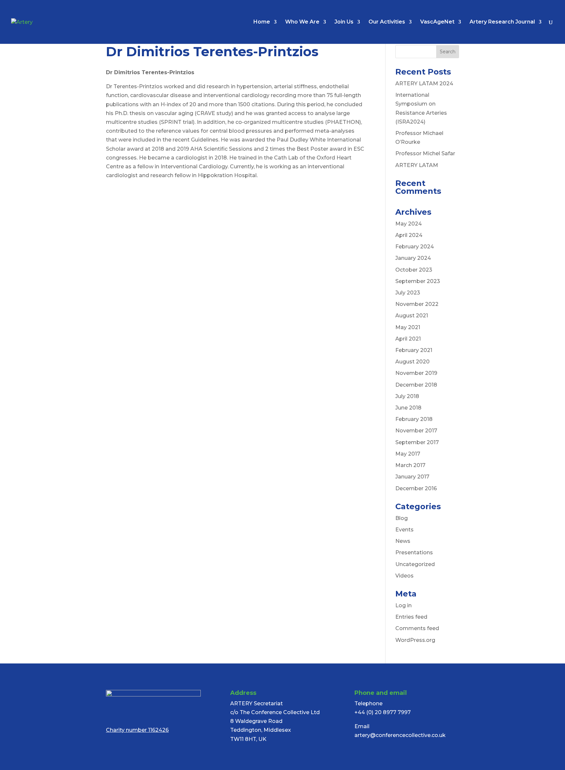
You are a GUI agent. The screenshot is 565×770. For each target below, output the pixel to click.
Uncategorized (415, 564)
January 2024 (413, 258)
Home (261, 22)
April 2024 (408, 235)
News (402, 541)
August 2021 (411, 315)
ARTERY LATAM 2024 (424, 83)
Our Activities (386, 22)
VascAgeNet (437, 22)
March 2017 (410, 465)
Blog (401, 518)
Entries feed (411, 617)
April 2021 (408, 339)
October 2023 (413, 270)
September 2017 (417, 442)
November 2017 (416, 430)
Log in (403, 605)
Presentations (414, 552)
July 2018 (407, 396)
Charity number (137, 730)
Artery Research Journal (502, 22)
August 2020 (412, 362)
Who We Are (302, 22)
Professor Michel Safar (425, 153)
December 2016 (416, 488)
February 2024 (414, 246)
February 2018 (414, 419)
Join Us (343, 22)
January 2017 (412, 477)
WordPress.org (415, 640)
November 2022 (416, 304)
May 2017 (407, 454)
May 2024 (408, 224)
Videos (404, 576)
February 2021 (413, 350)
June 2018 (408, 408)
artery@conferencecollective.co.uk (400, 735)
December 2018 (416, 385)
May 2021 (407, 327)
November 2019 (416, 373)
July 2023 (407, 293)
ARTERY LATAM (416, 165)
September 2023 (417, 281)
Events (404, 530)
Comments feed (417, 628)
